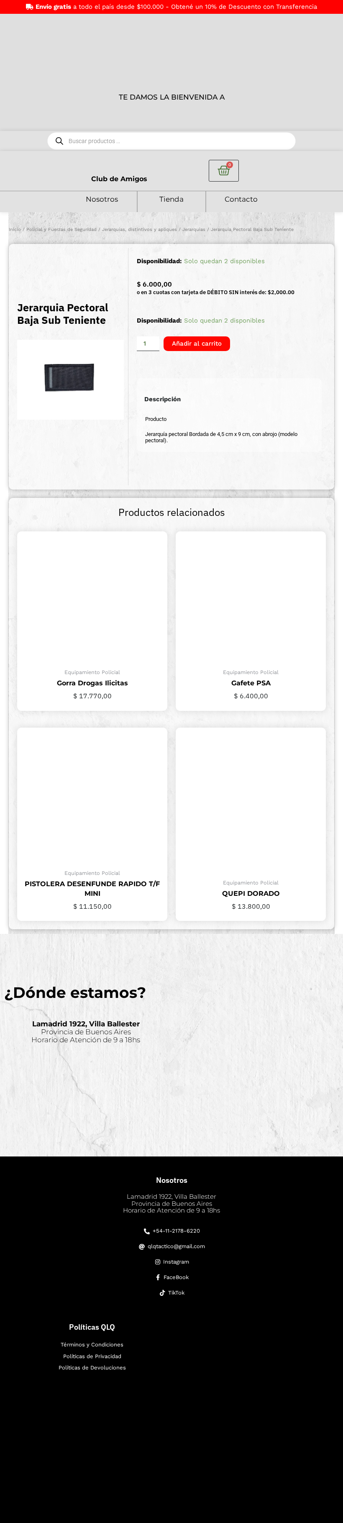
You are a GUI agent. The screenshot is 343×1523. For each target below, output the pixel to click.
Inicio (15, 229)
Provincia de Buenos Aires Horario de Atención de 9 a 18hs (85, 1032)
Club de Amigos (119, 179)
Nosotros (102, 199)
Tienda (171, 199)
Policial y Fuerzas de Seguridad (61, 229)
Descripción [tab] (162, 399)
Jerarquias (193, 229)
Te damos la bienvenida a (172, 97)
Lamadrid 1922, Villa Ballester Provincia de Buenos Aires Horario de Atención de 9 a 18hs (171, 1203)
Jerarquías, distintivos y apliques (139, 229)
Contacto (241, 199)
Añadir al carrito (197, 343)
